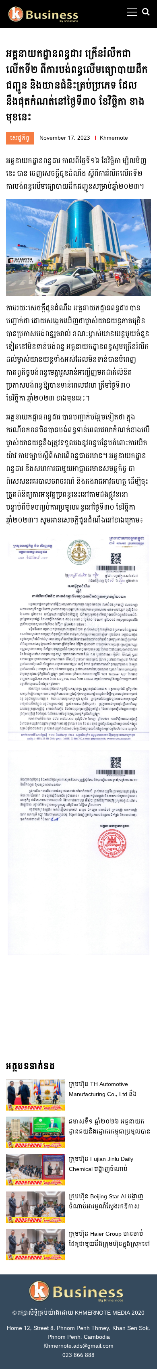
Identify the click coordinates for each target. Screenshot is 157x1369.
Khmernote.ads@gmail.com (78, 1346)
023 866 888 (78, 1355)
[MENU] (132, 12)
